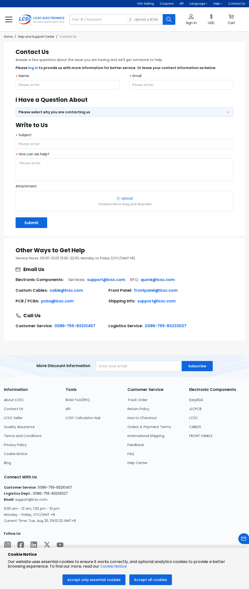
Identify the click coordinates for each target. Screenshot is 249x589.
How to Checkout (142, 417)
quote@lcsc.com (158, 279)
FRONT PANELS (201, 435)
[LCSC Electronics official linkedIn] (33, 545)
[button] (122, 19)
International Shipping (145, 435)
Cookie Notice (15, 453)
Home (8, 37)
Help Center (137, 462)
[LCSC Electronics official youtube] (60, 545)
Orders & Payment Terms (149, 426)
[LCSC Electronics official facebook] (20, 545)
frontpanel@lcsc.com (156, 290)
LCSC (193, 417)
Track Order (137, 399)
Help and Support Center (36, 37)
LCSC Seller (13, 417)
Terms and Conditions (23, 435)
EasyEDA (196, 399)
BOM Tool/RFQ (78, 399)
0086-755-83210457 (74, 326)
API (181, 3)
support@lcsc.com (106, 279)
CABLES (195, 426)
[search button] (169, 19)
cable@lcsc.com (66, 290)
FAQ (130, 453)
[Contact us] (243, 539)
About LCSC (14, 399)
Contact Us (236, 3)
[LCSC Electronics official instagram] (7, 545)
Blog (7, 462)
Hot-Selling (145, 3)
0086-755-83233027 (166, 326)
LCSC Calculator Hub (83, 417)
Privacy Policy (15, 444)
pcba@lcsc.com (57, 301)
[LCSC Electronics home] (41, 19)
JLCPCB (195, 408)
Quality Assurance (19, 426)
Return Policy (138, 408)
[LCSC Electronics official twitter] (47, 545)
